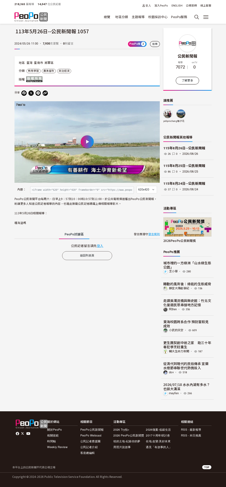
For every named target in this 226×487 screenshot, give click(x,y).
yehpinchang (170, 121)
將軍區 (49, 63)
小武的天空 (176, 330)
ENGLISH (177, 5)
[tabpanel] (87, 245)
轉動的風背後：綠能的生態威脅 (187, 283)
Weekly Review (57, 447)
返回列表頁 (87, 255)
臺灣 (29, 63)
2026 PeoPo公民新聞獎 (128, 435)
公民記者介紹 (89, 447)
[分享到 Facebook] (24, 93)
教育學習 (33, 71)
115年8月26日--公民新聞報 (184, 148)
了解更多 (187, 80)
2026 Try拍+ (121, 429)
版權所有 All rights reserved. (35, 79)
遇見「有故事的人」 (159, 447)
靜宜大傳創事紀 (179, 288)
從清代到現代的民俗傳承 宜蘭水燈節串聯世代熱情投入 (186, 365)
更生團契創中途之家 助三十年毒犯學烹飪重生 (187, 344)
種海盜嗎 (20, 223)
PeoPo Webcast (91, 435)
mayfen (174, 393)
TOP (206, 467)
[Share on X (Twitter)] (31, 93)
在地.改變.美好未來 (158, 441)
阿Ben (173, 309)
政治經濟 (64, 71)
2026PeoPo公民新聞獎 (179, 240)
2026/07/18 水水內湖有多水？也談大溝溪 (186, 386)
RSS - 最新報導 (191, 429)
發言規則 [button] (154, 234)
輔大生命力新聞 (179, 351)
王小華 (173, 271)
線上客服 (205, 5)
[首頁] (31, 17)
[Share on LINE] (38, 93)
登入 (148, 5)
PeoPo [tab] (74, 234)
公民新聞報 (187, 56)
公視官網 (191, 5)
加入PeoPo (161, 5)
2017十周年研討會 (158, 435)
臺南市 (38, 63)
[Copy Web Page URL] (45, 93)
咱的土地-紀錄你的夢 (126, 441)
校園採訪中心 (158, 17)
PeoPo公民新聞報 (92, 429)
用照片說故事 (122, 447)
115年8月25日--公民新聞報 (184, 166)
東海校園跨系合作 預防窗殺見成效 (186, 323)
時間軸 (51, 441)
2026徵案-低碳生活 (158, 429)
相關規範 (53, 435)
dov (171, 372)
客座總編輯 (87, 453)
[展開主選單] (205, 17)
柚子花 (180, 121)
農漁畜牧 (48, 71)
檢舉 (154, 44)
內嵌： (21, 189)
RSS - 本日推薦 (191, 435)
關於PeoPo (54, 429)
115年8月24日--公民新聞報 (184, 184)
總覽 (107, 17)
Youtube (28, 433)
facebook (18, 433)
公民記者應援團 (90, 441)
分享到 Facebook (155, 106)
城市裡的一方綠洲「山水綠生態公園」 (187, 264)
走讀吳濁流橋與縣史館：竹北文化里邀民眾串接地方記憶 (187, 302)
